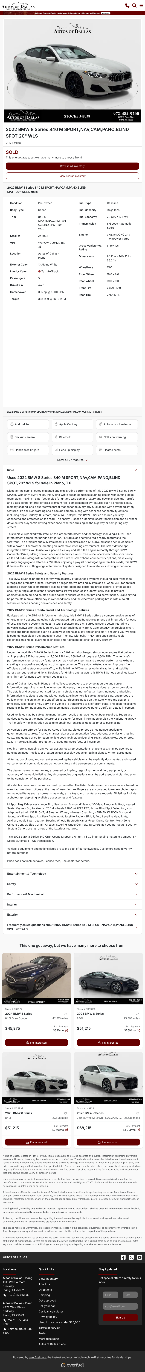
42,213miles (60, 1018)
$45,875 (12, 1028)
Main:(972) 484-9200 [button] (16, 1322)
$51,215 (84, 1028)
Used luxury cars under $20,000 (59, 1322)
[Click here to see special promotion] (72, 13)
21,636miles (132, 1117)
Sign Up (120, 1317)
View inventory (48, 1278)
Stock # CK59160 (86, 1009)
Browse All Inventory (72, 165)
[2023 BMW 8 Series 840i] (108, 978)
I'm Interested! (38, 1042)
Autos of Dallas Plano (52, 1344)
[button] (127, 5)
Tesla (42, 1333)
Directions (45, 1289)
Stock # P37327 (13, 1009)
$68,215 (84, 1128)
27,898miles (60, 1117)
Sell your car (47, 1306)
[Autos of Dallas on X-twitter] (130, 1257)
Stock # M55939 (14, 1108)
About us (44, 1284)
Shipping (44, 1295)
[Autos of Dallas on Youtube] (138, 1257)
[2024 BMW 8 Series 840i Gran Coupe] (36, 978)
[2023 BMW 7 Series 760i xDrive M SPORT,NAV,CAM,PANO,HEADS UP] (108, 1078)
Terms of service (49, 1327)
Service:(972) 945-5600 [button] (18, 1331)
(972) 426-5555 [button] (18, 1294)
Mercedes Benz (49, 1338)
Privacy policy (48, 1316)
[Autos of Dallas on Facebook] (122, 1257)
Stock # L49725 (85, 1108)
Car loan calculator (51, 1311)
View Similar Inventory (72, 175)
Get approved (47, 1300)
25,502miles (132, 1018)
